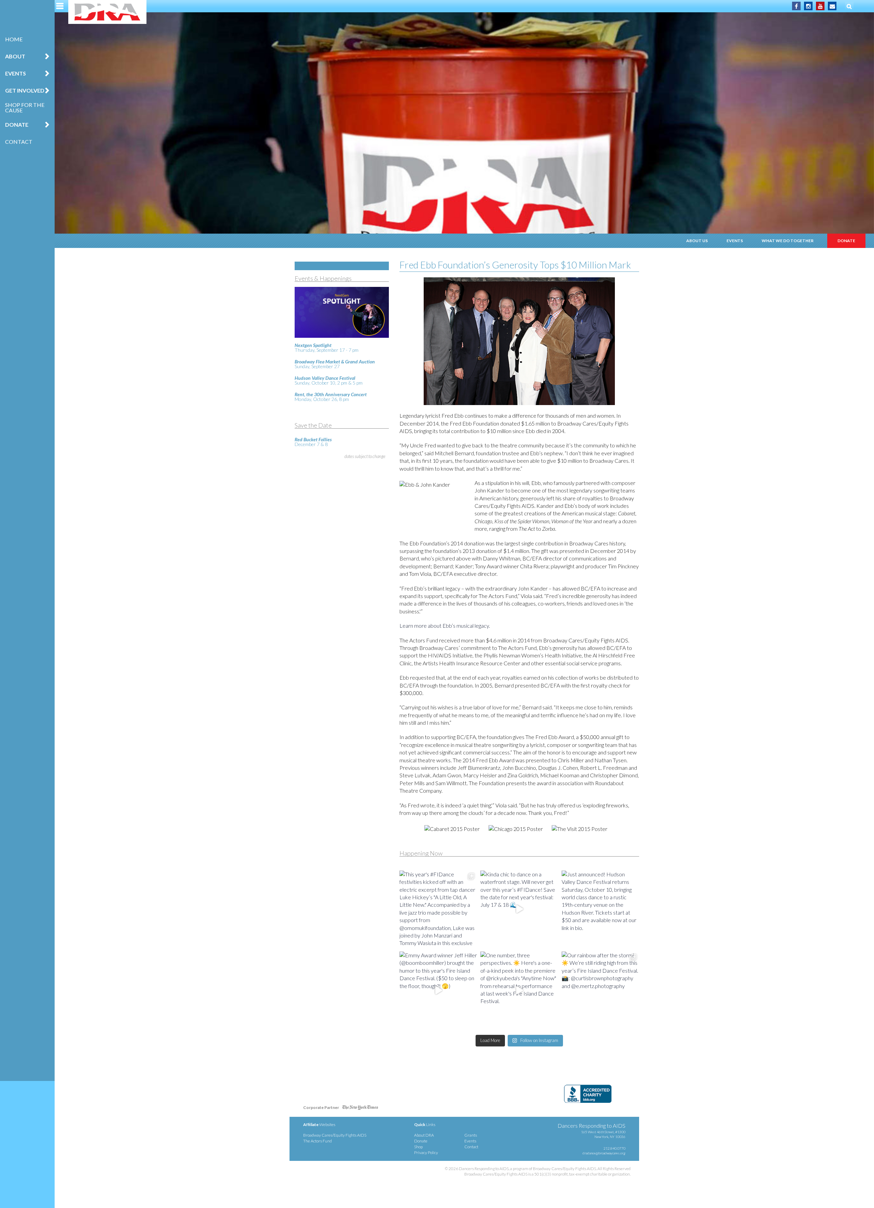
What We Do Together (788, 240)
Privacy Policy (426, 1152)
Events (735, 240)
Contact (18, 141)
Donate (846, 240)
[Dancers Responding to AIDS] (107, 12)
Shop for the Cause (24, 107)
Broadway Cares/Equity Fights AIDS (334, 1135)
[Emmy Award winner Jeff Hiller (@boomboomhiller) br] (438, 990)
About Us (697, 240)
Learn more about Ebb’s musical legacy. (444, 625)
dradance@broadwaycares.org (603, 1153)
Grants (470, 1135)
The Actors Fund (317, 1140)
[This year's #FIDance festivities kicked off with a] (438, 909)
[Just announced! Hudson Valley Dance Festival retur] (600, 909)
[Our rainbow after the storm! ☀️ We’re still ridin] (600, 990)
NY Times (360, 1109)
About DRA (424, 1135)
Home (14, 39)
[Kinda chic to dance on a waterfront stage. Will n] (519, 909)
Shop (418, 1146)
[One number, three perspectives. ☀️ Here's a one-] (519, 990)
